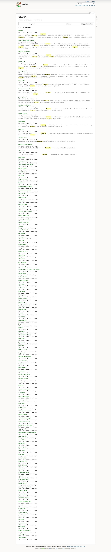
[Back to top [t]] (96, 26)
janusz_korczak (22, 320)
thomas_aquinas (22, 512)
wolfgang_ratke (22, 534)
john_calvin (21, 338)
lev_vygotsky (21, 363)
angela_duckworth (23, 161)
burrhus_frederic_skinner (24, 190)
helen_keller (21, 80)
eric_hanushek (22, 262)
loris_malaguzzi (22, 367)
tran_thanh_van (22, 523)
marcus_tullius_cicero (24, 374)
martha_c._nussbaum (24, 389)
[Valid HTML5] (59, 548)
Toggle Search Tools (87, 24)
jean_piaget (21, 331)
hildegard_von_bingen (24, 51)
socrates (20, 505)
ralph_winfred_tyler (23, 479)
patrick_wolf (21, 443)
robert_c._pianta (22, 490)
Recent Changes (78, 5)
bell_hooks (21, 175)
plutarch (20, 30)
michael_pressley (22, 414)
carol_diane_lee (22, 204)
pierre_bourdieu (22, 465)
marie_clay (21, 385)
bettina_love (21, 182)
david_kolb (21, 240)
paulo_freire (21, 450)
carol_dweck (21, 208)
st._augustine (21, 508)
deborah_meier (22, 244)
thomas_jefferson (22, 113)
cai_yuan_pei (21, 193)
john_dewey (21, 342)
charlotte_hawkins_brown (25, 219)
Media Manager (86, 5)
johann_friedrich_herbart (24, 334)
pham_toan (21, 454)
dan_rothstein (22, 233)
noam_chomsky (22, 436)
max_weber (21, 403)
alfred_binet (21, 150)
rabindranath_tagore (23, 472)
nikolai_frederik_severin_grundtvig (27, 432)
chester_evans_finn (23, 222)
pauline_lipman (22, 447)
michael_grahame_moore (25, 410)
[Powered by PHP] (52, 548)
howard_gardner (22, 298)
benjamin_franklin (23, 179)
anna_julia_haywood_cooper (25, 164)
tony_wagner (21, 121)
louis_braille (21, 371)
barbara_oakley (22, 168)
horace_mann (22, 295)
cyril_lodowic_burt (23, 229)
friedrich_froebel (22, 276)
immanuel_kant (22, 309)
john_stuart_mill (22, 349)
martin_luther (21, 392)
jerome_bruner (22, 97)
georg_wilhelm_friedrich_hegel (26, 40)
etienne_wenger (22, 266)
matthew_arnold (22, 400)
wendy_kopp (21, 526)
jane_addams (21, 316)
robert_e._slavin (22, 494)
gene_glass (21, 284)
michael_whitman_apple (24, 418)
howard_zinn (21, 302)
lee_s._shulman (22, 360)
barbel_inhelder (22, 172)
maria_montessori (23, 381)
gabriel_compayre (23, 280)
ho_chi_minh (21, 61)
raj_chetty (20, 476)
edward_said (21, 255)
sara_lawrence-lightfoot (24, 105)
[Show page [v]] (96, 17)
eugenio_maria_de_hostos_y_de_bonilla (28, 269)
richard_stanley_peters (24, 486)
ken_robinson (21, 353)
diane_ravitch (21, 248)
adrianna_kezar (22, 137)
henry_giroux (21, 291)
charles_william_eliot (23, 215)
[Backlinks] (96, 23)
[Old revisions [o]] (96, 20)
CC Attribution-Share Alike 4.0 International (76, 546)
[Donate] (45, 548)
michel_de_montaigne (24, 421)
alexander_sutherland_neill (25, 144)
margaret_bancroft (23, 378)
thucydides (21, 519)
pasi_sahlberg (22, 439)
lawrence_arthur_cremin (24, 356)
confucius (20, 226)
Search (94, 3)
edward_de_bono (22, 251)
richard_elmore (22, 483)
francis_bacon (22, 273)
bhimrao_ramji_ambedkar (25, 186)
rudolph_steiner (22, 71)
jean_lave (20, 327)
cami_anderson (22, 197)
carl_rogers (21, 200)
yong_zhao (21, 129)
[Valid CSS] (65, 548)
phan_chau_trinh (22, 461)
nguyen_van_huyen (23, 429)
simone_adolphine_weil (24, 501)
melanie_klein (22, 407)
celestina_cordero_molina (25, 211)
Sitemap (93, 5)
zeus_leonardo (22, 537)
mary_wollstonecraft (23, 396)
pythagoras (21, 468)
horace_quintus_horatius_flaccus (26, 88)
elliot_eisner (21, 258)
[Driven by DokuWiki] (72, 548)
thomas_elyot (21, 515)
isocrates (20, 313)
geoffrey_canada (22, 287)
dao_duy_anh (22, 237)
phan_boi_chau (22, 457)
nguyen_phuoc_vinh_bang (25, 425)
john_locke (21, 345)
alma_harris (21, 157)
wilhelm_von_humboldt (24, 530)
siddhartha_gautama (23, 497)
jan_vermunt (21, 324)
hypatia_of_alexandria (24, 305)
